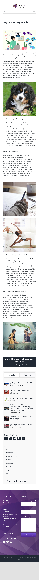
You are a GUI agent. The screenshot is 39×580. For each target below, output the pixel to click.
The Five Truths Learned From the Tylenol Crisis (21, 425)
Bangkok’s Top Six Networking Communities (20, 417)
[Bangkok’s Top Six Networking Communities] (6, 417)
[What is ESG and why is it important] (6, 398)
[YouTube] (23, 438)
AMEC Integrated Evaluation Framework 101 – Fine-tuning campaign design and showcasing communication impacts (22, 407)
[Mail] (11, 542)
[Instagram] (14, 438)
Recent (27, 375)
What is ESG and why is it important (22, 398)
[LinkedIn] (19, 438)
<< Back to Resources (15, 481)
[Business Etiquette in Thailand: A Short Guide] (6, 383)
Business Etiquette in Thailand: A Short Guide (21, 383)
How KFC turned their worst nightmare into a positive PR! (20, 391)
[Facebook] (6, 438)
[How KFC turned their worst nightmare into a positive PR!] (6, 390)
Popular (12, 375)
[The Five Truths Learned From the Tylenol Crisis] (6, 424)
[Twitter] (10, 438)
